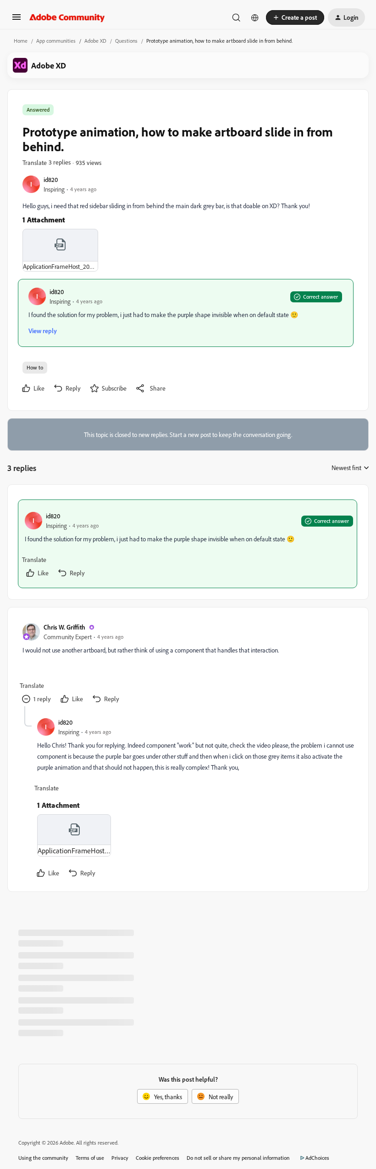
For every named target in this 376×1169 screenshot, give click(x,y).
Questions (126, 40)
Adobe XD (95, 40)
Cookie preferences (157, 1157)
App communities (56, 40)
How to (35, 367)
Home (21, 40)
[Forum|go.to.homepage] (67, 17)
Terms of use (90, 1157)
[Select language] (255, 17)
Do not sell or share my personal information (238, 1157)
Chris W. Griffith (64, 627)
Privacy (119, 1157)
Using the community (43, 1157)
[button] (16, 20)
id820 (51, 179)
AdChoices (317, 1157)
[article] (187, 543)
